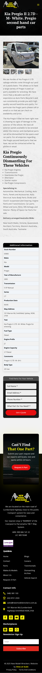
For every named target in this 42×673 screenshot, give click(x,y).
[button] (36, 55)
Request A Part (21, 467)
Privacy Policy (11, 670)
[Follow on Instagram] (11, 617)
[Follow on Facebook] (5, 617)
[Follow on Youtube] (17, 617)
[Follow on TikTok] (22, 617)
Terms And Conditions (27, 670)
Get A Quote (21, 413)
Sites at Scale (22, 666)
